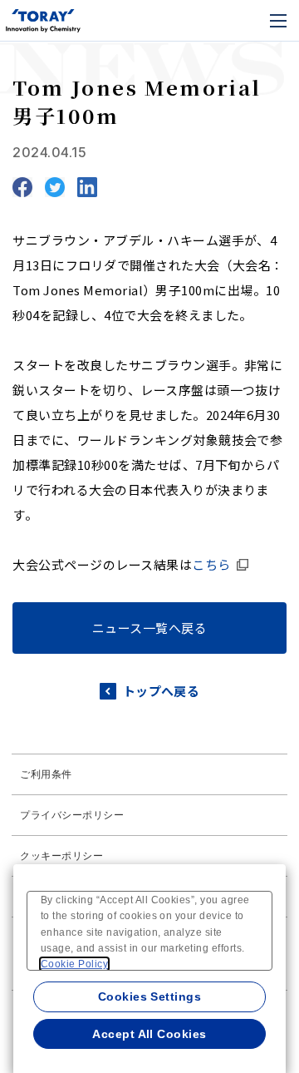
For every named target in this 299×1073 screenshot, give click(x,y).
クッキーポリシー (61, 856)
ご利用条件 (45, 774)
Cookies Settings (150, 996)
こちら (211, 564)
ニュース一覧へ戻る (149, 627)
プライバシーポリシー (72, 815)
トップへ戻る (161, 691)
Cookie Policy (74, 964)
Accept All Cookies (149, 1034)
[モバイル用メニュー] (278, 21)
